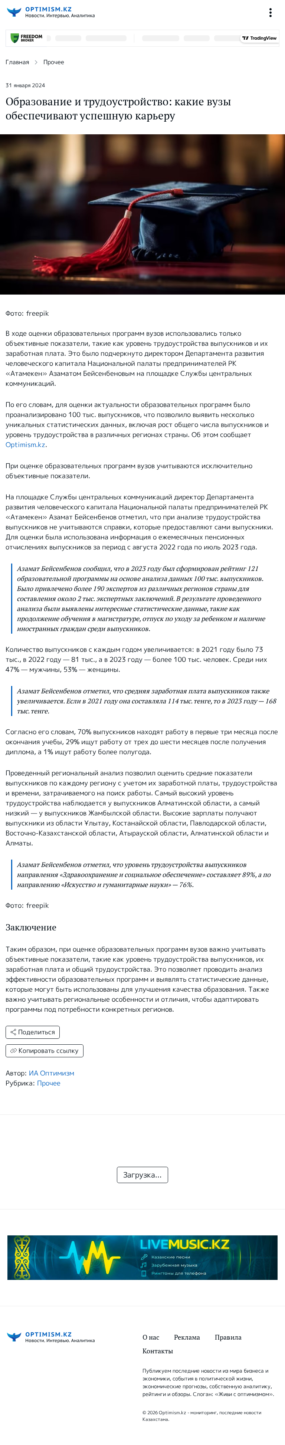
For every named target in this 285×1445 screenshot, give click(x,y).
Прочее (53, 62)
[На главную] (50, 12)
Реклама (187, 1337)
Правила (228, 1337)
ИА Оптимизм (51, 1073)
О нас (150, 1337)
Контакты (157, 1351)
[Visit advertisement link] (142, 1257)
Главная (17, 62)
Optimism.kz (25, 445)
